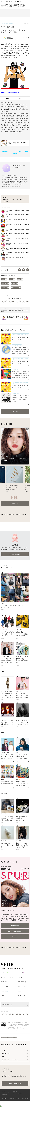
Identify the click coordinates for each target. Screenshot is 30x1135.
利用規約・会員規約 (17, 1093)
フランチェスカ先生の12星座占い (15, 309)
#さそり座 (4, 283)
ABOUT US (4, 1091)
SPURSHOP (5, 1094)
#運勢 (18, 279)
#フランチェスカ (14, 287)
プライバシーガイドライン (7, 1093)
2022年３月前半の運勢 (7, 27)
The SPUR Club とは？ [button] (15, 554)
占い (6, 309)
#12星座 (13, 283)
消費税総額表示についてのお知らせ (9, 1037)
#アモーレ (4, 287)
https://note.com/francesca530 (11, 187)
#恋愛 (3, 279)
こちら (16, 1030)
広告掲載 (15, 1091)
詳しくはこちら (21, 6)
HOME (2, 309)
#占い (11, 279)
